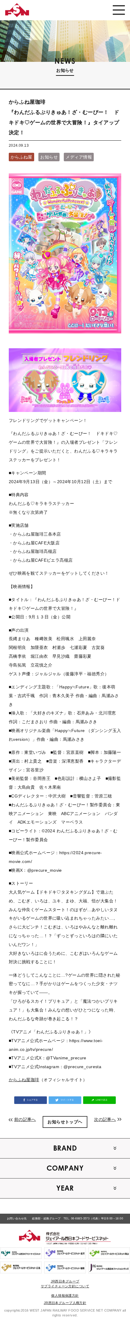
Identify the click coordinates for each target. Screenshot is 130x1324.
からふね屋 (21, 157)
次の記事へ (105, 1119)
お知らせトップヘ (64, 1121)
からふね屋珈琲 (24, 1079)
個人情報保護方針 (65, 1295)
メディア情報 (79, 157)
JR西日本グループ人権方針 (65, 1303)
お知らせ (49, 157)
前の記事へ (25, 1119)
